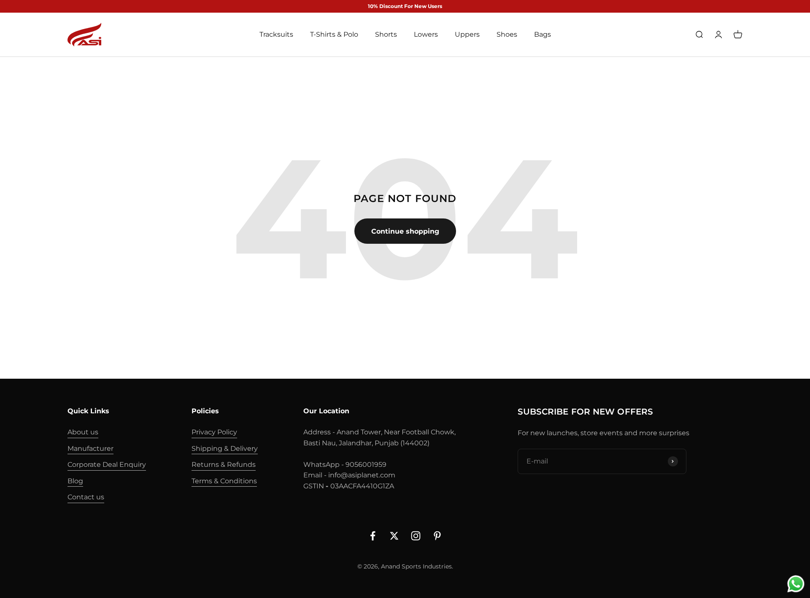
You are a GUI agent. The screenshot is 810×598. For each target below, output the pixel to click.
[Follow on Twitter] (394, 535)
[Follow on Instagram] (415, 535)
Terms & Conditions (224, 481)
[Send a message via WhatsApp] (796, 584)
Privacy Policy (214, 432)
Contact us (86, 497)
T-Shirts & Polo (334, 35)
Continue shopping (405, 231)
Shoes (507, 35)
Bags (542, 35)
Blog (75, 481)
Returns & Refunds (224, 465)
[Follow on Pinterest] (437, 535)
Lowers (426, 35)
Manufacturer (90, 448)
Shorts (386, 35)
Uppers (467, 35)
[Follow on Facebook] (372, 535)
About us (83, 432)
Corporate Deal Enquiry (107, 465)
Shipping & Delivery (225, 448)
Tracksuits (276, 35)
